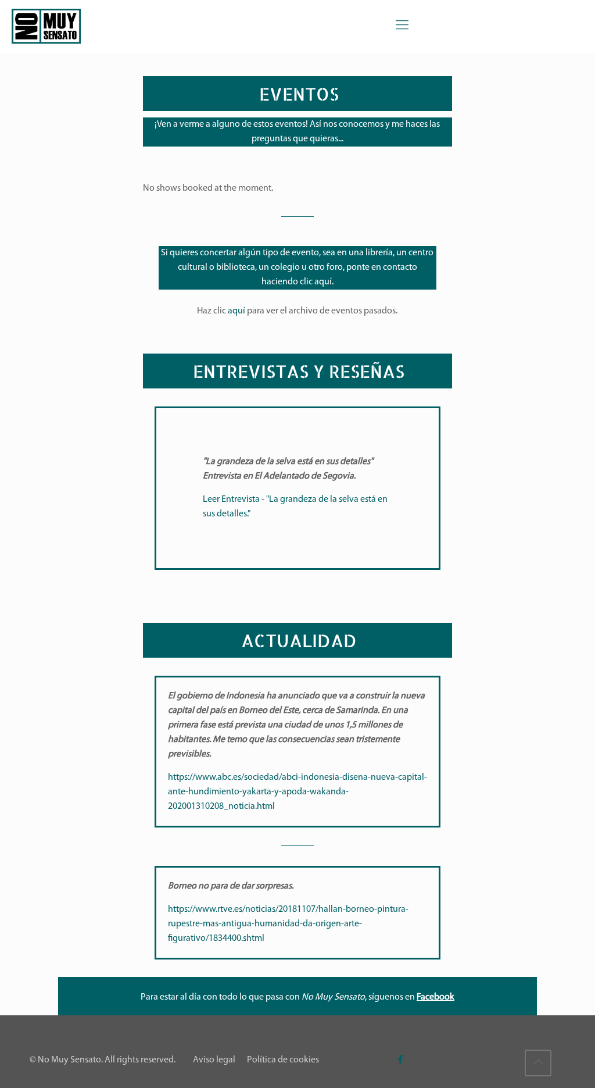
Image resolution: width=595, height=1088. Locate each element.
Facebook (435, 997)
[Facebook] (400, 1060)
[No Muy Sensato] (46, 26)
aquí (323, 282)
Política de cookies (283, 1060)
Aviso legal (214, 1060)
